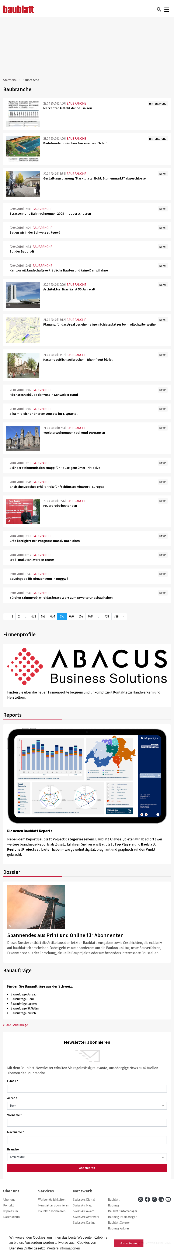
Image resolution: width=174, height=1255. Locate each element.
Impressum (10, 1211)
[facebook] (147, 1199)
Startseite (10, 80)
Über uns (9, 1200)
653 (43, 616)
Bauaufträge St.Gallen (24, 1008)
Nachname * (15, 1132)
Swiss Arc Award (83, 1211)
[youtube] (168, 1199)
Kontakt (8, 1205)
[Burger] (167, 9)
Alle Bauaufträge (17, 1025)
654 (52, 616)
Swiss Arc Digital (84, 1200)
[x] (140, 1199)
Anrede (12, 1098)
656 (71, 616)
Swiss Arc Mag (82, 1205)
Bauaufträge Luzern (23, 1004)
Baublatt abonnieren (52, 1211)
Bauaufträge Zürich (23, 1013)
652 (33, 616)
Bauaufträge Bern (22, 999)
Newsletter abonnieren (53, 1205)
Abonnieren (87, 1168)
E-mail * (12, 1081)
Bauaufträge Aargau (23, 994)
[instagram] (154, 1199)
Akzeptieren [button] (128, 1243)
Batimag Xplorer (118, 1228)
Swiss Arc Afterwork (86, 1217)
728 (106, 616)
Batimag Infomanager (122, 1217)
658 (90, 616)
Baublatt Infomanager (122, 1211)
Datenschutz (12, 1217)
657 (81, 616)
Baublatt (114, 1200)
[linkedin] (161, 1199)
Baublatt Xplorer (119, 1223)
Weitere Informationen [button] (63, 1248)
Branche (13, 1149)
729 (116, 616)
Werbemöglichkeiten (52, 1200)
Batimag (113, 1205)
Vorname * (14, 1115)
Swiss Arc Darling (84, 1223)
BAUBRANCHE (76, 103)
